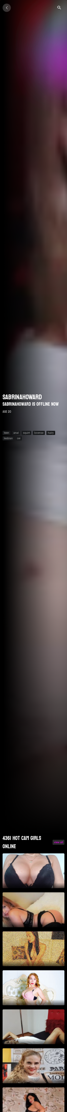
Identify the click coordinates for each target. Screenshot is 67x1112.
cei (18, 438)
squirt (26, 432)
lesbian (8, 438)
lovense (38, 432)
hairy (51, 432)
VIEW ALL (58, 842)
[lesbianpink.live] (7, 8)
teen (6, 432)
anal (16, 432)
